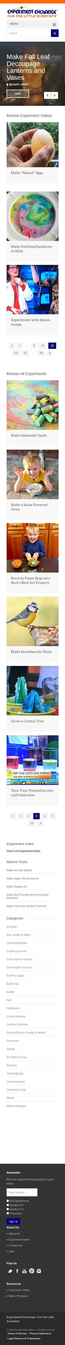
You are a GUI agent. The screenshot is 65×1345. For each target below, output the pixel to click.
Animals (12, 926)
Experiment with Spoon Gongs (30, 322)
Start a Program (18, 1296)
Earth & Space (15, 975)
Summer (12, 1065)
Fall (9, 1000)
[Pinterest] (33, 1135)
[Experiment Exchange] (33, 12)
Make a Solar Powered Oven (29, 507)
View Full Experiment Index (23, 851)
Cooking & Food (17, 951)
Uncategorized (16, 1081)
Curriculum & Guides (19, 959)
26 (41, 352)
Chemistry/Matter (17, 943)
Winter (11, 1097)
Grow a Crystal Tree (27, 721)
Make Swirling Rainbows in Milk (31, 249)
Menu (14, 23)
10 (42, 345)
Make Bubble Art (17, 886)
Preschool (13, 1040)
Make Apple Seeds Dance (23, 878)
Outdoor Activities (17, 1024)
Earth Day (13, 983)
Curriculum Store (17, 1149)
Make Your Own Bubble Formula (27, 906)
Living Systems (16, 1016)
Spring (11, 1049)
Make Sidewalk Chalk (29, 435)
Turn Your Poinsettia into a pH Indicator (32, 793)
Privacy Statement (40, 1333)
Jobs (11, 1251)
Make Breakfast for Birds (31, 652)
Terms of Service (17, 1333)
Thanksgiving (15, 1073)
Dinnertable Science (19, 967)
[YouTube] (33, 1129)
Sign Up (13, 1221)
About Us (14, 1233)
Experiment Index (19, 1239)
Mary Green (20, 84)
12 (16, 352)
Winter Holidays (16, 1106)
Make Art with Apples (19, 870)
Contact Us (15, 1245)
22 (31, 823)
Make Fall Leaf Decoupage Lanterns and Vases (28, 67)
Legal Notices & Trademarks (24, 1338)
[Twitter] (33, 1118)
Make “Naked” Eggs (27, 173)
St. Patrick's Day (17, 1057)
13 (25, 352)
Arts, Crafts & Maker (19, 934)
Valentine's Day (16, 1089)
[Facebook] (33, 1124)
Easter (11, 991)
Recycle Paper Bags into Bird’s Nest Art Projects (30, 580)
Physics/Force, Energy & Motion (26, 1032)
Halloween (13, 1008)
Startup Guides (38, 1149)
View (18, 93)
